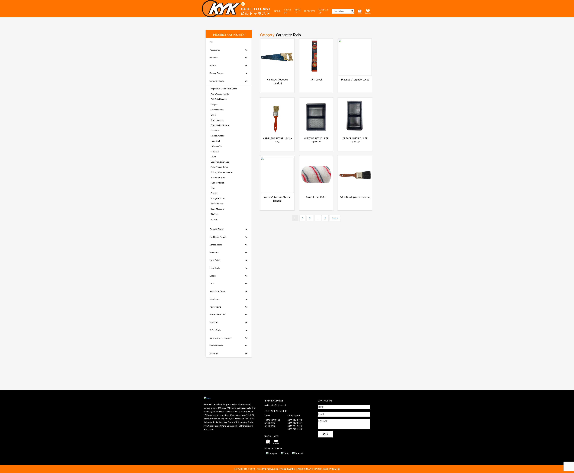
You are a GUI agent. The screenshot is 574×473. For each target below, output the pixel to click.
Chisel (213, 114)
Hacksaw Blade (217, 135)
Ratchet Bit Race (218, 177)
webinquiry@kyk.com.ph (275, 405)
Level (213, 156)
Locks (212, 283)
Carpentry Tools (217, 81)
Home (277, 11)
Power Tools (215, 306)
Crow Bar (215, 130)
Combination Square (220, 125)
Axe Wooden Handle (220, 94)
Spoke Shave (217, 203)
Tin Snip (214, 214)
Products (309, 11)
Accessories (215, 50)
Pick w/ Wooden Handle (221, 172)
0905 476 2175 (294, 420)
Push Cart (214, 322)
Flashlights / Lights (218, 237)
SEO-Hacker (288, 469)
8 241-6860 (270, 426)
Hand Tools (215, 268)
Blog (297, 10)
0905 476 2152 (294, 423)
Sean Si (336, 469)
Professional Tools (218, 314)
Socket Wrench (216, 345)
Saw (213, 188)
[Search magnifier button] (352, 11)
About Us (287, 11)
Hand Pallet (215, 260)
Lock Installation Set (220, 162)
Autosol (213, 65)
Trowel (214, 219)
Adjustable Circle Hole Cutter (224, 88)
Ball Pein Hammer (219, 99)
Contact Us (323, 11)
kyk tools (267, 469)
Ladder (213, 275)
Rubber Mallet (217, 182)
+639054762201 (272, 420)
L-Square (215, 151)
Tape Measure (217, 209)
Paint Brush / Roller (219, 167)
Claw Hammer (217, 120)
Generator (214, 252)
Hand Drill (215, 141)
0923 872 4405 (294, 429)
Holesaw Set (216, 146)
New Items (214, 299)
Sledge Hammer (218, 198)
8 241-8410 (270, 423)
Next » (335, 218)
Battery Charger (217, 73)
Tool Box (214, 353)
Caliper (214, 104)
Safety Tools (215, 330)
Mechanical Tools (217, 291)
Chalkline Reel (217, 109)
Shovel (214, 193)
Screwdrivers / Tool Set (220, 338)
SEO (276, 469)
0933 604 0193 (294, 426)
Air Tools (214, 57)
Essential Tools (216, 229)
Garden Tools (216, 244)
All (211, 42)
